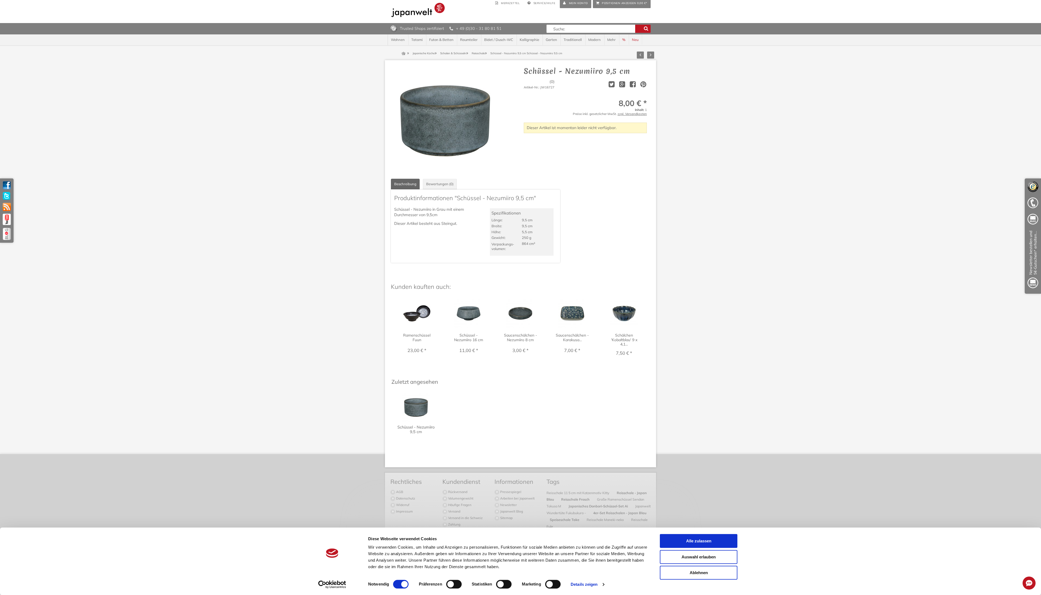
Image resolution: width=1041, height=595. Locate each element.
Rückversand (457, 492)
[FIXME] (1032, 260)
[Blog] (7, 234)
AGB (399, 492)
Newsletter (508, 505)
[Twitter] (7, 196)
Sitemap (506, 518)
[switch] (454, 584)
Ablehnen (699, 572)
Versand (453, 511)
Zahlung (453, 524)
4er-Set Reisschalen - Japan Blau (619, 513)
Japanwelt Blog (511, 511)
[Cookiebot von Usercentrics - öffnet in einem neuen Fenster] (332, 584)
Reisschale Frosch (575, 499)
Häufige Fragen (459, 505)
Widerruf (402, 505)
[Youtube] (7, 219)
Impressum (404, 511)
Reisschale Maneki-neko (606, 519)
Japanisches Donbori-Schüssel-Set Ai (598, 506)
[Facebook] (7, 185)
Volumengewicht (460, 498)
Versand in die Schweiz (465, 518)
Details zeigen (584, 584)
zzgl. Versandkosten (632, 114)
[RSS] (7, 207)
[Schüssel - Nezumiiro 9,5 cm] (445, 121)
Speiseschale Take (565, 519)
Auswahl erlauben (699, 557)
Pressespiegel (510, 492)
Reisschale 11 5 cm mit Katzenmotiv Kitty (578, 493)
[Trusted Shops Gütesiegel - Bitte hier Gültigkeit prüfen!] (393, 28)
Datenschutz (405, 498)
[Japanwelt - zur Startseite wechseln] (418, 10)
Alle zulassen (698, 541)
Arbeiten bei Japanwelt (517, 498)
